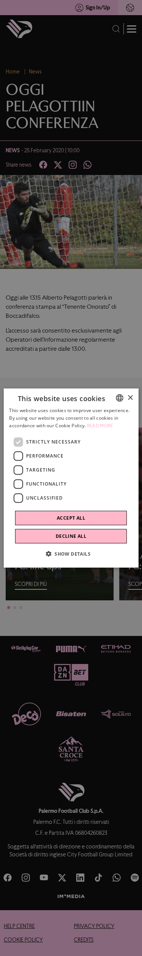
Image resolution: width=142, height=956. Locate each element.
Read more (100, 426)
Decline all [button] (71, 536)
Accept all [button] (71, 517)
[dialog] (70, 478)
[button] (71, 553)
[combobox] (119, 398)
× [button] (130, 397)
